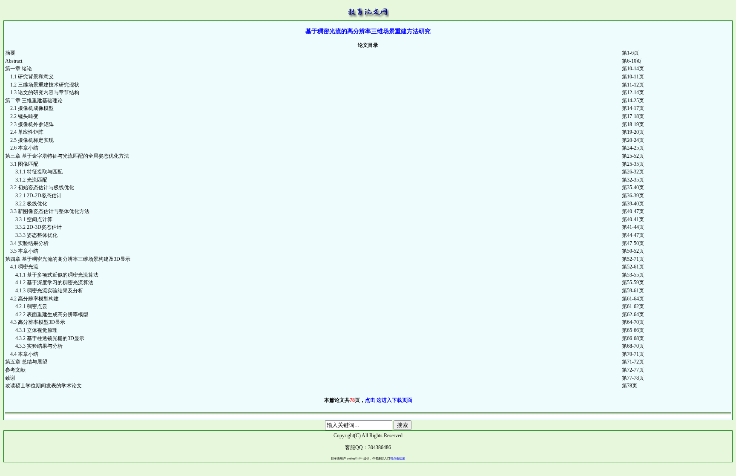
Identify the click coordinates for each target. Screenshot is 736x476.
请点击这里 (397, 458)
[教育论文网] (368, 10)
